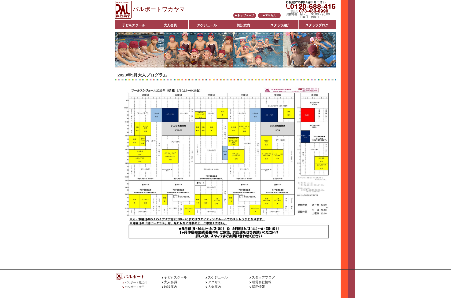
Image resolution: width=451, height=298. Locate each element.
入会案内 (214, 287)
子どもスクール (133, 25)
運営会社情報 (262, 282)
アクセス (214, 282)
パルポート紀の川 (136, 282)
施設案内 (243, 25)
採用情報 (258, 287)
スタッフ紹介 (280, 25)
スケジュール (207, 25)
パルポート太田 (134, 287)
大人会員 (170, 25)
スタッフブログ (316, 25)
